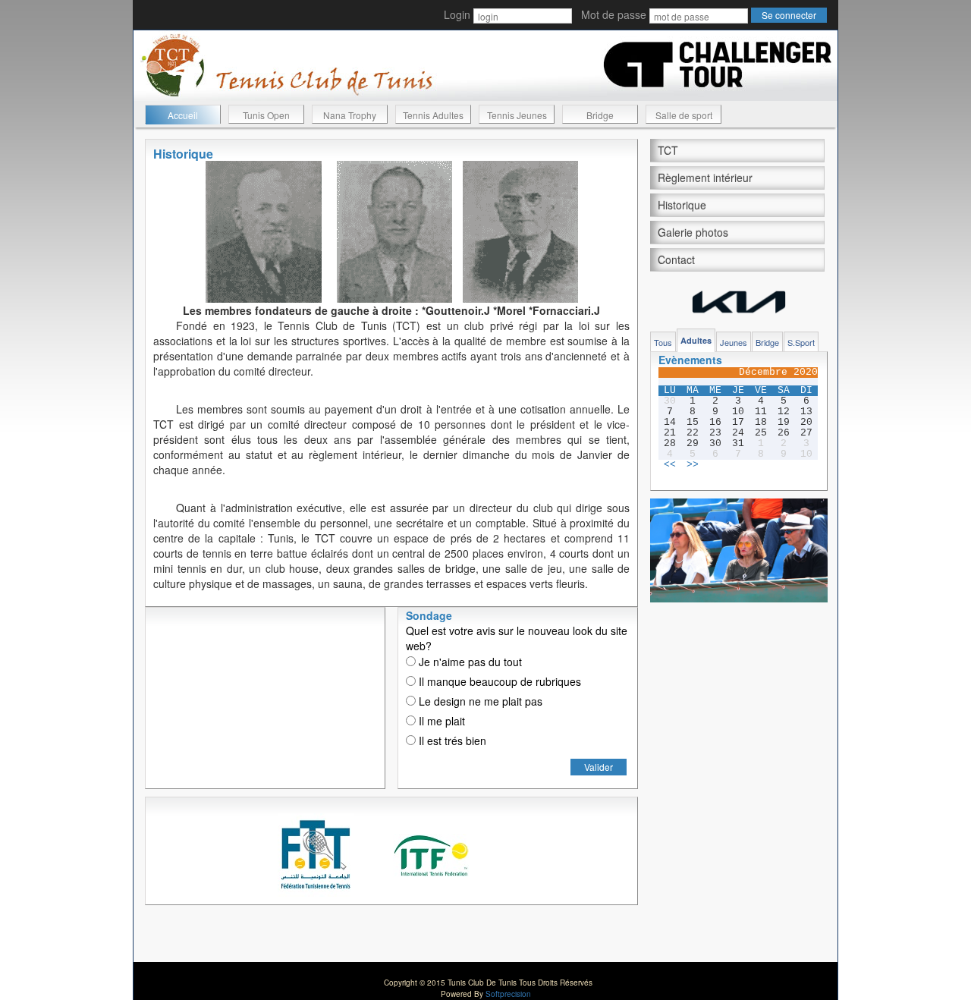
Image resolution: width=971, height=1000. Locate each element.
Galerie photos (693, 232)
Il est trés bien (451, 740)
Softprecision (508, 994)
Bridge (600, 114)
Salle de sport (683, 114)
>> (693, 465)
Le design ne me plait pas (479, 701)
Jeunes (733, 342)
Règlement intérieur (705, 177)
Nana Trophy (349, 114)
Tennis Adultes (433, 114)
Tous (663, 342)
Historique (682, 204)
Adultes (696, 340)
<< (670, 465)
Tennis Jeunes (517, 114)
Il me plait (440, 720)
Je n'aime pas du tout (469, 661)
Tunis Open (266, 114)
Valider (598, 766)
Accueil (183, 114)
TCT (668, 150)
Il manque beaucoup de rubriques (498, 681)
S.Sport (801, 342)
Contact (676, 259)
